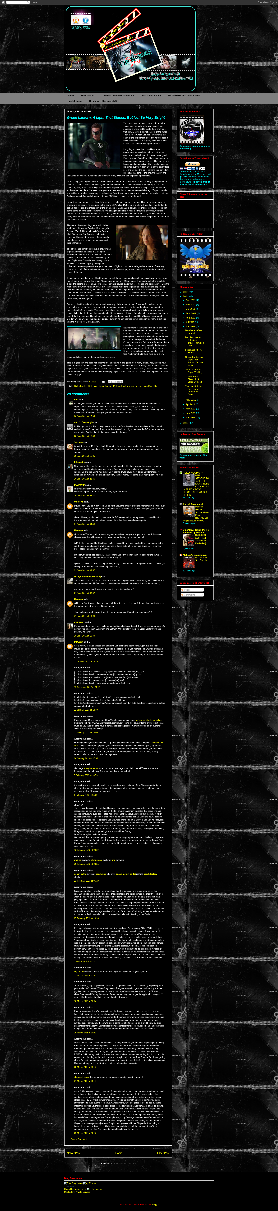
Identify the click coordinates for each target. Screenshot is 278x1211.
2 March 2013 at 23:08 (84, 961)
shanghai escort (91, 768)
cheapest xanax (81, 1077)
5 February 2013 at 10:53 (85, 775)
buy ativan (79, 971)
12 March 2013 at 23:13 (85, 975)
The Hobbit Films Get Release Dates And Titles (194, 390)
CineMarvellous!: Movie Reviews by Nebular (196, 531)
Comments (189, 594)
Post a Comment (79, 1139)
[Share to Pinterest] (121, 381)
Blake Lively (80, 386)
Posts (186, 589)
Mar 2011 (191, 408)
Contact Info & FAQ (151, 95)
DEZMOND (79, 485)
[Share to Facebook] (118, 381)
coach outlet (80, 874)
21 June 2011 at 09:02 (84, 593)
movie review (135, 386)
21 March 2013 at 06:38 (85, 1081)
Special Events (75, 101)
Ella (76, 399)
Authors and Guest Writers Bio (118, 95)
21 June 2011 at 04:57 (84, 570)
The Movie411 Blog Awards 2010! (184, 95)
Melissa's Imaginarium (195, 555)
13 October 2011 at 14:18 (86, 661)
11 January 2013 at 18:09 (86, 732)
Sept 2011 (191, 313)
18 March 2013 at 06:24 (85, 1001)
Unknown (78, 502)
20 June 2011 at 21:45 (84, 479)
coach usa (101, 874)
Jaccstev (78, 442)
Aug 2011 (191, 317)
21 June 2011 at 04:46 (84, 524)
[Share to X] (115, 381)
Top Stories (70, 1186)
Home (71, 95)
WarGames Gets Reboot (193, 331)
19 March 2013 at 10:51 (85, 1033)
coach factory (150, 874)
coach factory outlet (126, 874)
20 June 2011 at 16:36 (84, 456)
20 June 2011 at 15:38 (84, 436)
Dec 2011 (191, 300)
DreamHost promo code (75, 1189)
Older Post (163, 1153)
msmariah (79, 622)
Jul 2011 (190, 322)
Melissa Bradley (120, 386)
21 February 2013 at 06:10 (86, 881)
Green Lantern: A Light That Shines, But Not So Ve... (194, 361)
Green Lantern (105, 386)
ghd (113, 860)
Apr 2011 (191, 404)
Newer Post (73, 1153)
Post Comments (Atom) (125, 1163)
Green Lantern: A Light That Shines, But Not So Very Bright (116, 118)
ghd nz (77, 860)
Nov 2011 (191, 304)
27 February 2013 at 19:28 (86, 918)
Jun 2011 (191, 326)
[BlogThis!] (112, 381)
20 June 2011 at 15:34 (84, 416)
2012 (186, 292)
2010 (186, 423)
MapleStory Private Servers (77, 1192)
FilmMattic (79, 462)
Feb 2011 (191, 413)
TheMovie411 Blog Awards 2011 (104, 101)
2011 (186, 296)
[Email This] (109, 381)
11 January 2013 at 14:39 (86, 710)
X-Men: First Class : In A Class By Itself (193, 379)
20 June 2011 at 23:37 (84, 495)
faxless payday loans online (149, 720)
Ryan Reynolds (150, 386)
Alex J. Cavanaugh (83, 422)
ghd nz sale (96, 860)
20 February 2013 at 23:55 (86, 864)
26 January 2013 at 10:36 (86, 758)
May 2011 (191, 400)
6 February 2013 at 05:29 (85, 795)
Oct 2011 (191, 309)
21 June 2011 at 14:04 (84, 616)
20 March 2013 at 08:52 (85, 1067)
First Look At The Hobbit (194, 351)
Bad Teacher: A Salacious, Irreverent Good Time (194, 341)
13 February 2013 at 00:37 (86, 850)
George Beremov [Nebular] (87, 576)
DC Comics (92, 386)
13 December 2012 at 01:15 (87, 687)
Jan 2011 (191, 417)
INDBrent (78, 642)
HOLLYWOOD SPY (193, 472)
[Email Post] (103, 381)
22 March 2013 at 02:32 (85, 1133)
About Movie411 (89, 95)
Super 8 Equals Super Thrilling (193, 370)
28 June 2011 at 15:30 (84, 636)
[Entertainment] (94, 1189)
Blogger (155, 1204)
